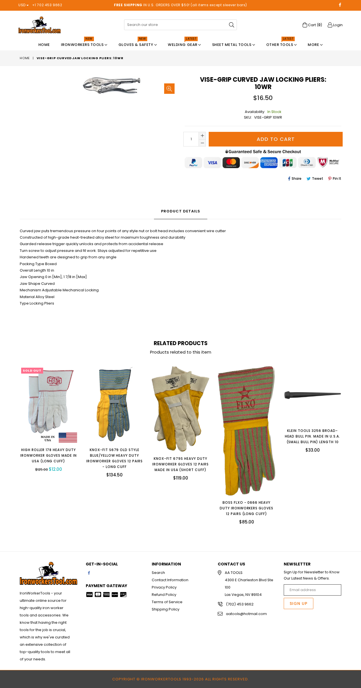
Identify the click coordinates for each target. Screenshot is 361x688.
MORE (314, 44)
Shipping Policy (165, 609)
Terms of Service (167, 602)
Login (337, 25)
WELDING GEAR (183, 43)
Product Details (180, 211)
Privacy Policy (164, 587)
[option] (44, 423)
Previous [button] (14, 441)
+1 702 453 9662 (47, 5)
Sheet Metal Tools (232, 44)
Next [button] (347, 441)
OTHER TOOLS (280, 43)
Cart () (314, 25)
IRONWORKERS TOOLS (83, 43)
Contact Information (170, 580)
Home (44, 44)
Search (158, 572)
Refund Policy (164, 594)
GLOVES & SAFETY (136, 43)
